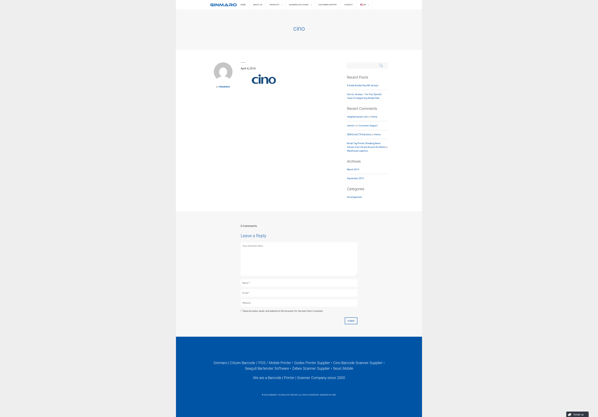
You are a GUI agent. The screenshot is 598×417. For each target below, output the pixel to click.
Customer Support (327, 4)
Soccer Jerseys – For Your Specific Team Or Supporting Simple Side (364, 96)
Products (274, 4)
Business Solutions (298, 4)
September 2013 (355, 178)
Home (243, 4)
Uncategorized (354, 197)
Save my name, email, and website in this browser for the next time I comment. (283, 311)
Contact (348, 4)
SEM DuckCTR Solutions (359, 134)
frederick (224, 86)
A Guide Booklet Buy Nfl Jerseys (362, 85)
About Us (257, 4)
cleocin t (351, 125)
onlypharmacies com (357, 116)
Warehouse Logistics (357, 151)
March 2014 (353, 169)
